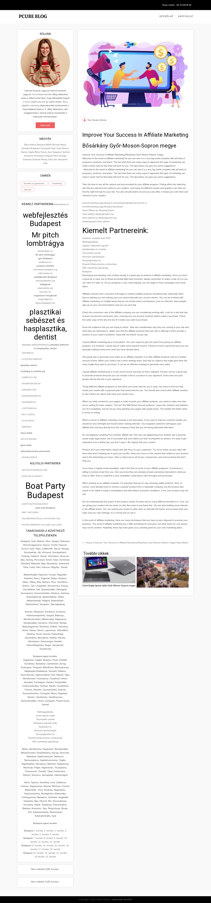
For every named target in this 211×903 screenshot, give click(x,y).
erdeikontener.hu (31, 396)
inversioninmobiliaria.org (45, 269)
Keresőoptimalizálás (42, 94)
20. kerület (50, 853)
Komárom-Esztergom (35, 155)
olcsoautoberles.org (45, 280)
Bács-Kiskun (30, 144)
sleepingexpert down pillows (96, 221)
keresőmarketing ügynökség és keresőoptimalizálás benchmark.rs (114, 203)
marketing (57, 183)
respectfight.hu (45, 299)
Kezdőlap (166, 16)
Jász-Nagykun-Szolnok (58, 152)
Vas (56, 159)
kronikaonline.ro (31, 384)
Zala (45, 163)
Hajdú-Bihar (34, 152)
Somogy (62, 155)
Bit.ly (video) (28, 414)
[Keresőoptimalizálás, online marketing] (32, 20)
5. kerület (44, 834)
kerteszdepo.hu (45, 251)
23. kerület (51, 856)
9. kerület (58, 838)
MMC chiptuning (30, 512)
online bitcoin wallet (45, 715)
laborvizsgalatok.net (45, 303)
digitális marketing (30, 105)
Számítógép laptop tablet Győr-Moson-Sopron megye (108, 585)
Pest (55, 155)
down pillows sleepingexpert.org (98, 214)
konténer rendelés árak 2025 (96, 238)
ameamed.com (29, 390)
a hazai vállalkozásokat (34, 102)
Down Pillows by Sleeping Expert (98, 210)
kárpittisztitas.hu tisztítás (94, 249)
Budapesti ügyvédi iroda (45, 723)
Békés (49, 144)
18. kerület (55, 849)
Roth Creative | (114, 900)
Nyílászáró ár (45, 726)
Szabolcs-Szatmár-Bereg (35, 159)
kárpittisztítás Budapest (35, 504)
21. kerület (61, 853)
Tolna (51, 159)
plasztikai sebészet (31, 344)
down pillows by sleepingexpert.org (99, 217)
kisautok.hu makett (32, 476)
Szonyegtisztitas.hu (45, 734)
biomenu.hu (45, 292)
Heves (44, 152)
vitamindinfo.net (45, 288)
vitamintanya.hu (61, 204)
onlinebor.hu (29, 402)
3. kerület (59, 830)
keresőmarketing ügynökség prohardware (102, 206)
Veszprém (63, 159)
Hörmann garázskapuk (45, 730)
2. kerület (48, 830)
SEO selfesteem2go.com (34, 470)
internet (27, 189)
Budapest (35, 148)
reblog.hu (45, 344)
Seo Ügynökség (29, 439)
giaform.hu (28, 353)
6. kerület (54, 834)
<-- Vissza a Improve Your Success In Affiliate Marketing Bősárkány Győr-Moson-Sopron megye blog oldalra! (135, 542)
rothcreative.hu (45, 273)
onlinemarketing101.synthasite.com (41, 519)
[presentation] (183, 572)
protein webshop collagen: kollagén (42, 525)
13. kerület (36, 845)
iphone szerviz (29, 457)
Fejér (53, 148)
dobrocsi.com (29, 377)
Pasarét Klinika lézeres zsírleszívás (45, 738)
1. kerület (38, 830)
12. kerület (55, 842)
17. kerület (43, 849)
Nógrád (49, 155)
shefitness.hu (45, 262)
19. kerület (38, 853)
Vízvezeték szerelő (45, 719)
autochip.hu (28, 421)
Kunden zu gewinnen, (34, 183)
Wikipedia (26, 427)
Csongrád (45, 148)
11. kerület (43, 842)
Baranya (41, 144)
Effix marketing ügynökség (45, 741)
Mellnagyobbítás (45, 712)
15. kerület (60, 845)
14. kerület (48, 845)
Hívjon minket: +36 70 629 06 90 (176, 5)
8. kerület (48, 838)
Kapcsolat (186, 16)
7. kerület (37, 838)
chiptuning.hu (29, 408)
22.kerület (39, 856)
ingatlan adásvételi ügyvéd (95, 245)
